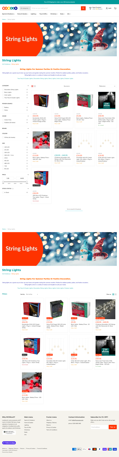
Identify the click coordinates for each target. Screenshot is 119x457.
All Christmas (6, 64)
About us (48, 420)
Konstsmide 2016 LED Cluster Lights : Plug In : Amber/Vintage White (39, 119)
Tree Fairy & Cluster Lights (25, 78)
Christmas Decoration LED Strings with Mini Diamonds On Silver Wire (63, 159)
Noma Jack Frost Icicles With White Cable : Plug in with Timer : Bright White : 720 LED (106, 120)
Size (3, 143)
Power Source (7, 103)
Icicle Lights (60, 78)
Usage (4, 116)
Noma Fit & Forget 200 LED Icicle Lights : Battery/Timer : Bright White (63, 119)
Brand (4, 128)
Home (4, 19)
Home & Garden (22, 14)
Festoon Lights (69, 78)
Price (4, 174)
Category (5, 85)
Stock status (6, 188)
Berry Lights (52, 78)
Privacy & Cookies (51, 427)
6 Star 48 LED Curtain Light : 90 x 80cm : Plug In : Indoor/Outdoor (106, 159)
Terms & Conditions (51, 430)
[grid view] (32, 86)
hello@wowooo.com (77, 420)
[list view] (35, 86)
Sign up (112, 427)
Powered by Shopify (7, 452)
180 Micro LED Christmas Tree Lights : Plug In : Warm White (41, 197)
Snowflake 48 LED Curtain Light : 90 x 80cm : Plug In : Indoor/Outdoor (84, 159)
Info (68, 14)
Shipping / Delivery (51, 422)
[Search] (83, 8)
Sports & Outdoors (8, 14)
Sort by (22, 294)
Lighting (33, 14)
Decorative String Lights (41, 78)
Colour (4, 133)
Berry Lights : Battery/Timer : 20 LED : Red (84, 119)
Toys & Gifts (43, 14)
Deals (62, 14)
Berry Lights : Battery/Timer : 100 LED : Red (41, 158)
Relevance (102, 86)
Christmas (53, 14)
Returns (48, 425)
